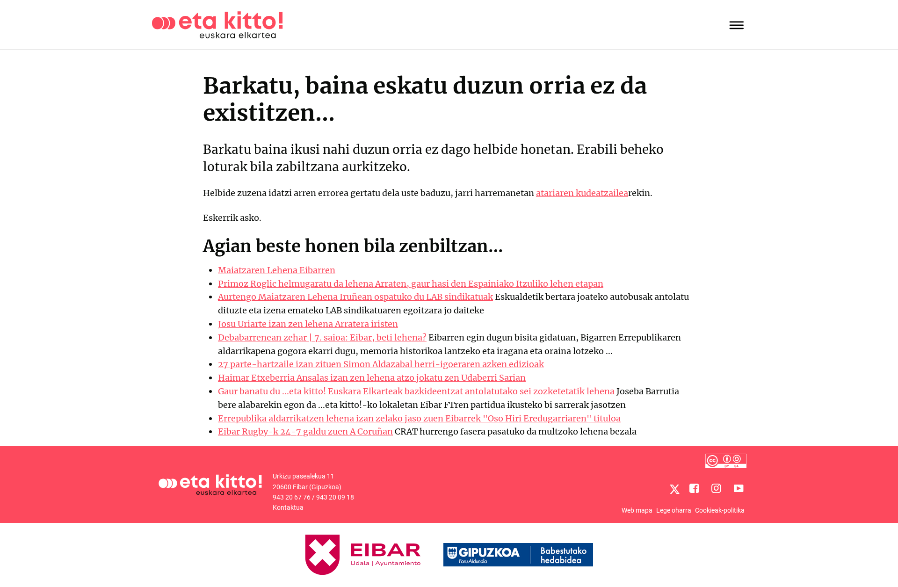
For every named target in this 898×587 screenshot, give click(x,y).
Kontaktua (288, 507)
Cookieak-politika (720, 510)
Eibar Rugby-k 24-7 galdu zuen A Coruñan (305, 431)
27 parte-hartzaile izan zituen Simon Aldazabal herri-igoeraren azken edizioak (381, 364)
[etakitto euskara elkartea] (217, 24)
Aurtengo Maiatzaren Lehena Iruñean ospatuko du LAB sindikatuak (355, 296)
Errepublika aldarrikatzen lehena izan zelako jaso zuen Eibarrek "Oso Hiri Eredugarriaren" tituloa (419, 418)
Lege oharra (673, 510)
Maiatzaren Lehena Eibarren (276, 270)
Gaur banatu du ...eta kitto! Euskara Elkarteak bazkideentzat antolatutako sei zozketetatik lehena (416, 391)
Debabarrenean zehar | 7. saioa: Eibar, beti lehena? (322, 337)
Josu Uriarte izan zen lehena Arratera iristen (308, 324)
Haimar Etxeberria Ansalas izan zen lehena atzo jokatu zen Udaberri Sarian (372, 377)
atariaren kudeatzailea (582, 193)
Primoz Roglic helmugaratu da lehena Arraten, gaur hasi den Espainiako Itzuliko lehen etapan (410, 283)
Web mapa (637, 510)
